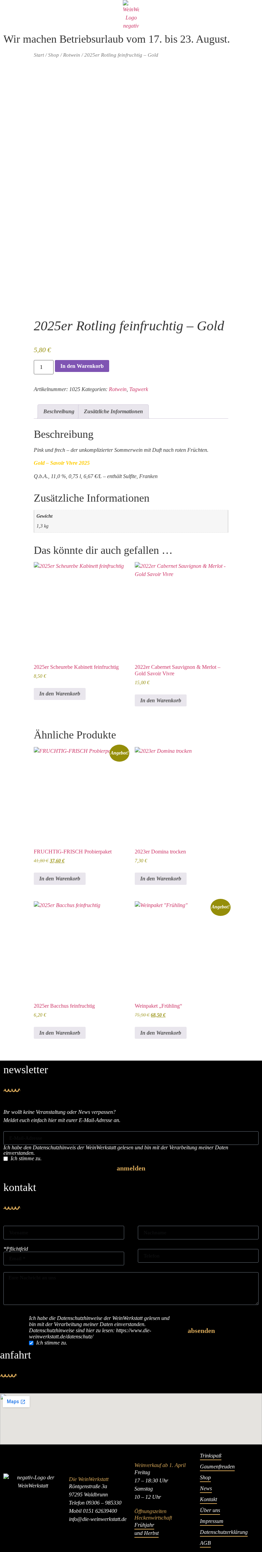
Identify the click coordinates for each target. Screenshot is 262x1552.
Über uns (210, 1510)
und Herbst (146, 1533)
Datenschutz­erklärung (224, 1532)
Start (39, 55)
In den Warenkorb (82, 366)
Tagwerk (138, 389)
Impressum (211, 1521)
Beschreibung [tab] (58, 411)
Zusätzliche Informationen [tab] (113, 411)
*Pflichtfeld (15, 1249)
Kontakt (208, 1499)
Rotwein (71, 55)
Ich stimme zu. (26, 1158)
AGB (205, 1543)
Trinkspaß (210, 1455)
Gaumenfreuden (217, 1466)
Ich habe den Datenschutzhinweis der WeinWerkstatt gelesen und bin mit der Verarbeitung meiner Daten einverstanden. (115, 1150)
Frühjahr (144, 1525)
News (206, 1488)
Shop (53, 55)
